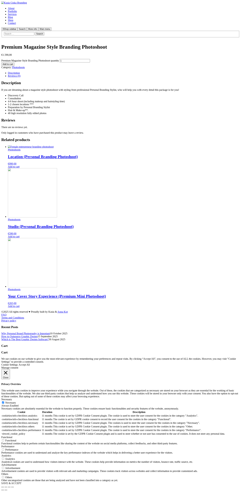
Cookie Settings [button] (9, 364)
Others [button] (4, 474)
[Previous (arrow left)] (2, 490)
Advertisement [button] (8, 464)
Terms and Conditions (12, 317)
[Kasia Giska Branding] (14, 2)
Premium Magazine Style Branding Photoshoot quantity (30, 60)
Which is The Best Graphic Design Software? (25, 339)
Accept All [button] (24, 364)
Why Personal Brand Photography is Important (25, 333)
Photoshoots (18, 67)
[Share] (6, 487)
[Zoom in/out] (12, 487)
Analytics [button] (6, 455)
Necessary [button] (6, 399)
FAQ (4, 314)
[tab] (124, 73)
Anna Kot (62, 311)
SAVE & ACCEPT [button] (11, 483)
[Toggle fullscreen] (9, 487)
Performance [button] (7, 446)
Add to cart (8, 64)
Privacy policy (8, 320)
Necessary (10, 402)
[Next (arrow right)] (6, 490)
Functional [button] (6, 437)
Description (14, 73)
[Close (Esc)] (2, 487)
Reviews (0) (14, 75)
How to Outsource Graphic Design (19, 336)
